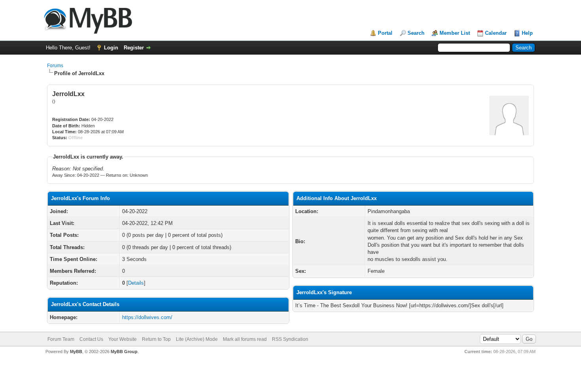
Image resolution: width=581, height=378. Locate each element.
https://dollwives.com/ (147, 317)
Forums (55, 65)
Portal (385, 33)
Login (111, 48)
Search (415, 33)
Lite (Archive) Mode (197, 339)
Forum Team (60, 339)
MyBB (76, 351)
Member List (455, 33)
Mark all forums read (245, 339)
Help (527, 33)
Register (134, 48)
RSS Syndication (290, 339)
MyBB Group (124, 351)
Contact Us (91, 339)
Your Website (122, 339)
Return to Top (156, 339)
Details (136, 283)
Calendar (496, 33)
